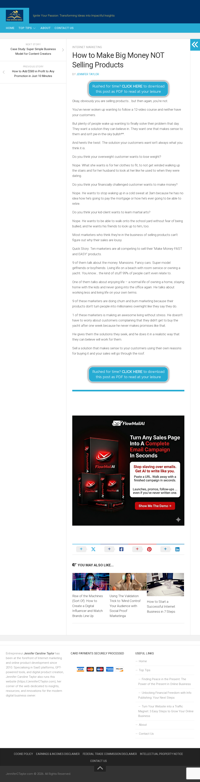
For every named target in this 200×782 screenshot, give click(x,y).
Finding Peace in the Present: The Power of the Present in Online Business (164, 681)
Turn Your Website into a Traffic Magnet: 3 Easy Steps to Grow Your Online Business (166, 711)
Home (10, 28)
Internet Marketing (87, 47)
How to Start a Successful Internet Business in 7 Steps (161, 606)
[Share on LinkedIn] (170, 549)
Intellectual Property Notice (161, 754)
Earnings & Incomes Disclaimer (58, 754)
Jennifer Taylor (87, 74)
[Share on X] (86, 549)
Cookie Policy (23, 754)
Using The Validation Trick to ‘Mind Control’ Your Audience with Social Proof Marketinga (125, 606)
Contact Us (64, 28)
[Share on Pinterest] (142, 549)
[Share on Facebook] (114, 549)
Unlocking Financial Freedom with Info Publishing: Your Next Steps (164, 695)
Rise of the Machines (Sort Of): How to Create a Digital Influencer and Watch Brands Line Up (87, 606)
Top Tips (25, 28)
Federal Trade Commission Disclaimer (110, 754)
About (45, 28)
